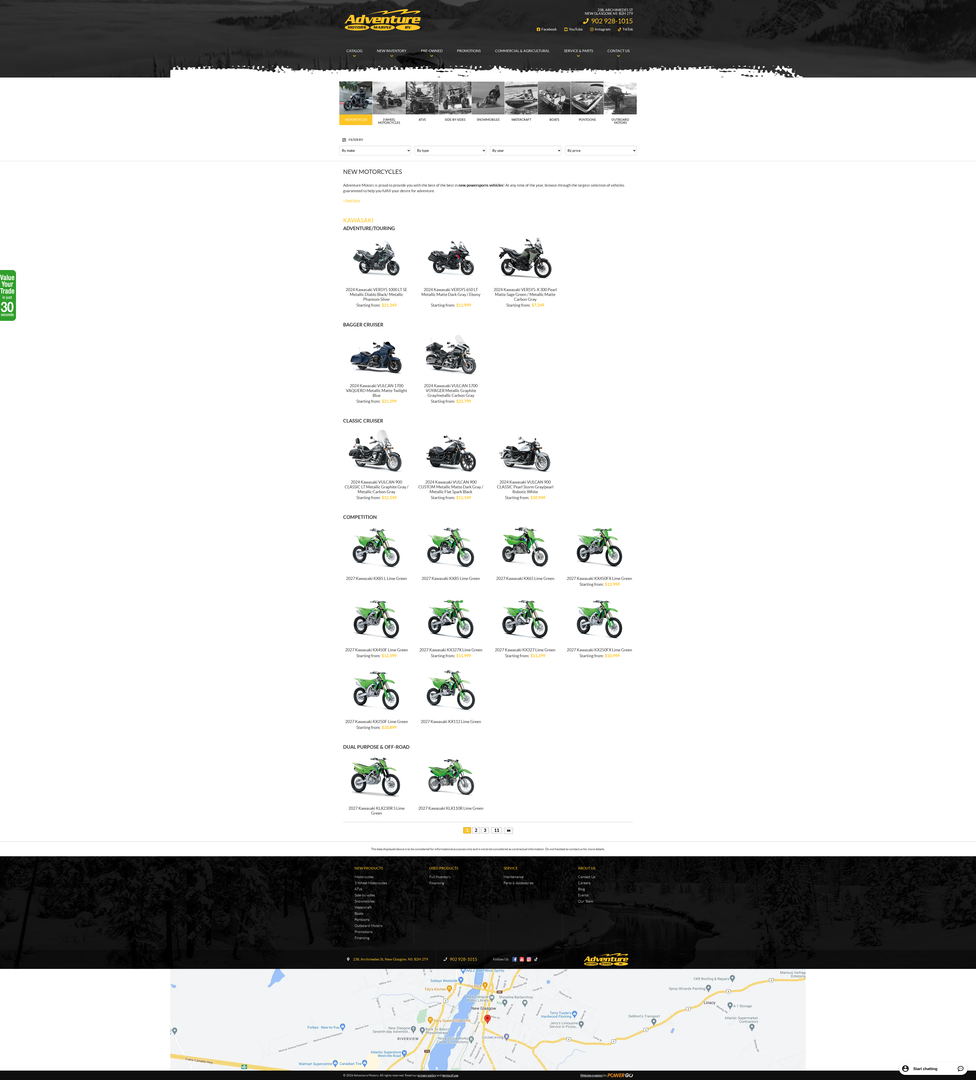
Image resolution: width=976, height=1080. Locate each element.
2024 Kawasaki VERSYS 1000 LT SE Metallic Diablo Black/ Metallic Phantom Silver (376, 294)
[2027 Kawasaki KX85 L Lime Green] (376, 547)
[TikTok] (536, 959)
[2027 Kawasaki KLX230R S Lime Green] (376, 777)
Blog (581, 889)
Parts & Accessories (518, 883)
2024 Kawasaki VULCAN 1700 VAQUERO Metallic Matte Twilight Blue (376, 390)
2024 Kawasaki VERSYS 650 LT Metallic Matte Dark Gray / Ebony (450, 292)
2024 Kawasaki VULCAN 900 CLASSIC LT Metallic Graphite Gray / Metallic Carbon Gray (376, 487)
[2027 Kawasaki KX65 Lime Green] (525, 547)
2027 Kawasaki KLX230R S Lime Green (376, 810)
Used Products (443, 868)
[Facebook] (514, 959)
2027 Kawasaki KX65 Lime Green (525, 578)
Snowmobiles (365, 901)
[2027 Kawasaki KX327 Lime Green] (525, 619)
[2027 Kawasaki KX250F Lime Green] (376, 690)
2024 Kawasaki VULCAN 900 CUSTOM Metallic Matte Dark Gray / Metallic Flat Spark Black (450, 487)
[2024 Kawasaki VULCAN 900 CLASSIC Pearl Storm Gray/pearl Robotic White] (525, 451)
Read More (351, 200)
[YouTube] (522, 959)
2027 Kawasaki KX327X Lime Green (450, 650)
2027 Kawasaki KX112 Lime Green (451, 721)
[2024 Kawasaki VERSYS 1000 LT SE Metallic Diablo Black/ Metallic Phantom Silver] (376, 258)
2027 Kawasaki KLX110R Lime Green (450, 808)
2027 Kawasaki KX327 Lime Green (525, 650)
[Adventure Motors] (382, 20)
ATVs (358, 889)
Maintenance (514, 877)
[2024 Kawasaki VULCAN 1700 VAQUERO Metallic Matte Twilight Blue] (376, 355)
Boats (359, 913)
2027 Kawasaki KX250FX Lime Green (599, 650)
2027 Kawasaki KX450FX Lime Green (599, 578)
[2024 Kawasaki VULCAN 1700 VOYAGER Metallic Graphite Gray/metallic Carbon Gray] (451, 355)
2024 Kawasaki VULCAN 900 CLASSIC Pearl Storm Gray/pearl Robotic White (525, 487)
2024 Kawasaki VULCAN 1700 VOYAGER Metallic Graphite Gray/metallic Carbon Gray (451, 390)
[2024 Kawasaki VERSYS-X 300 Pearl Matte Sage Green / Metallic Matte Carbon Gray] (525, 258)
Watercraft (363, 907)
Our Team (585, 901)
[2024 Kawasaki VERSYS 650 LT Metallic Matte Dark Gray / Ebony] (451, 258)
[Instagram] (529, 959)
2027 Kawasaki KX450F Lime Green (376, 650)
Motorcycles (364, 877)
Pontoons (362, 920)
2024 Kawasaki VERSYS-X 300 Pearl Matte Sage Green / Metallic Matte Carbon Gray (525, 294)
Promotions (364, 932)
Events (583, 895)
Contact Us (586, 877)
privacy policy (427, 1075)
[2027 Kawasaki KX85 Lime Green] (451, 547)
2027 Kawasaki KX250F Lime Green (376, 721)
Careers (584, 883)
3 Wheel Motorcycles (371, 883)
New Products (369, 868)
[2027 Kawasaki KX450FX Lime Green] (599, 547)
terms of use (450, 1075)
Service (511, 868)
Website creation (591, 1075)
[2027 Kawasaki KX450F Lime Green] (376, 619)
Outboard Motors (369, 926)
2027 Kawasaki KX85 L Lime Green (376, 578)
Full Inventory (440, 877)
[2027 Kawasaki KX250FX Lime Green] (599, 619)
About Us (586, 868)
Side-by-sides (365, 895)
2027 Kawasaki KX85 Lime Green (451, 578)
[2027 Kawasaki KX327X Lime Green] (451, 619)
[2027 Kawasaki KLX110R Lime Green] (451, 777)
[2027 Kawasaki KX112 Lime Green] (451, 690)
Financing (362, 938)
